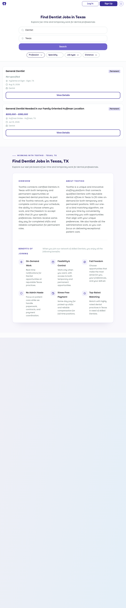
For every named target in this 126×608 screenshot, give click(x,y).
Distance (89, 55)
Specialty (52, 55)
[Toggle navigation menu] (121, 3)
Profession (34, 55)
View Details (63, 95)
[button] (63, 84)
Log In (90, 4)
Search (63, 47)
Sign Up (108, 4)
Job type (71, 55)
